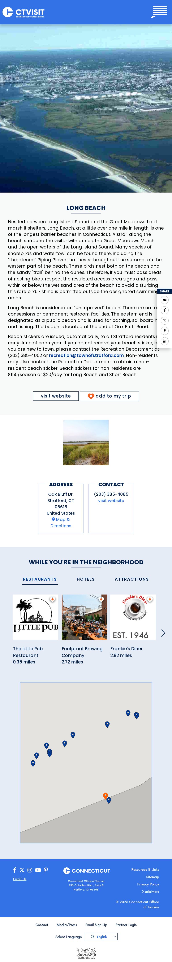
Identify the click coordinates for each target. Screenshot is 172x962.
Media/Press (67, 924)
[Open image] (86, 442)
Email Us (19, 878)
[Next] (163, 633)
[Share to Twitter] (165, 321)
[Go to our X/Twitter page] (22, 870)
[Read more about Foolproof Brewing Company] (84, 620)
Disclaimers (150, 891)
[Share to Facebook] (165, 310)
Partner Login (126, 924)
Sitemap (152, 876)
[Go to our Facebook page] (14, 870)
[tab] (40, 579)
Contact (41, 924)
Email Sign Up (96, 924)
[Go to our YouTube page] (38, 870)
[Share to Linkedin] (165, 341)
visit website (56, 396)
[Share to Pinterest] (165, 331)
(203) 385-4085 (111, 494)
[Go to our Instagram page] (29, 870)
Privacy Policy (148, 884)
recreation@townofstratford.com (86, 355)
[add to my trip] (52, 599)
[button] (109, 801)
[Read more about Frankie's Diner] (133, 620)
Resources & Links (145, 869)
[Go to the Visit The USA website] (86, 953)
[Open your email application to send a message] (165, 300)
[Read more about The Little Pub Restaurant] (35, 620)
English (101, 936)
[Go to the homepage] (23, 12)
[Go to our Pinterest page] (46, 870)
